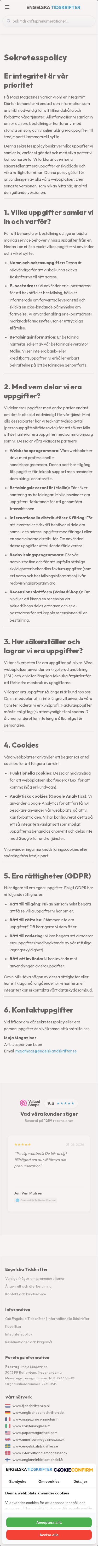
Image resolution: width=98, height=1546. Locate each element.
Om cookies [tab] (49, 1481)
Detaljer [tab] (80, 1481)
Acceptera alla (49, 1522)
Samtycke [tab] (17, 1481)
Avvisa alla (49, 1535)
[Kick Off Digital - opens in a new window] (73, 1469)
